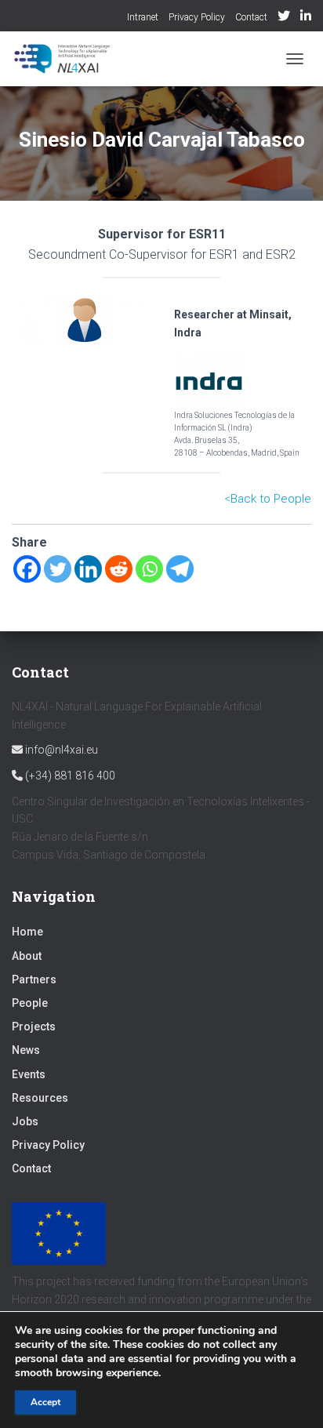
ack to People (274, 499)
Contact (251, 17)
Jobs (25, 1121)
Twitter (284, 18)
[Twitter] (57, 569)
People (30, 1003)
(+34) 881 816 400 (69, 775)
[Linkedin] (88, 569)
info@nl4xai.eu (60, 749)
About (27, 956)
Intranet (142, 17)
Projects (34, 1026)
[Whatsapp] (149, 569)
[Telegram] (180, 569)
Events (28, 1074)
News (26, 1050)
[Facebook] (27, 569)
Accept (45, 1402)
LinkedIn (305, 18)
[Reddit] (118, 569)
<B (231, 499)
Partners (34, 979)
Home (27, 931)
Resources (40, 1098)
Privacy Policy (197, 17)
